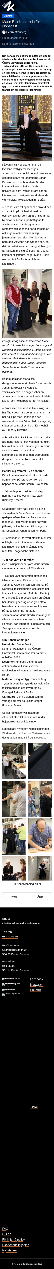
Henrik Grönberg (16, 32)
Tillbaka (27, 897)
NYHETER (8, 16)
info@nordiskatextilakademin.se (21, 923)
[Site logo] (8, 5)
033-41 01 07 (10, 936)
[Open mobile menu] (50, 6)
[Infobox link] (27, 979)
